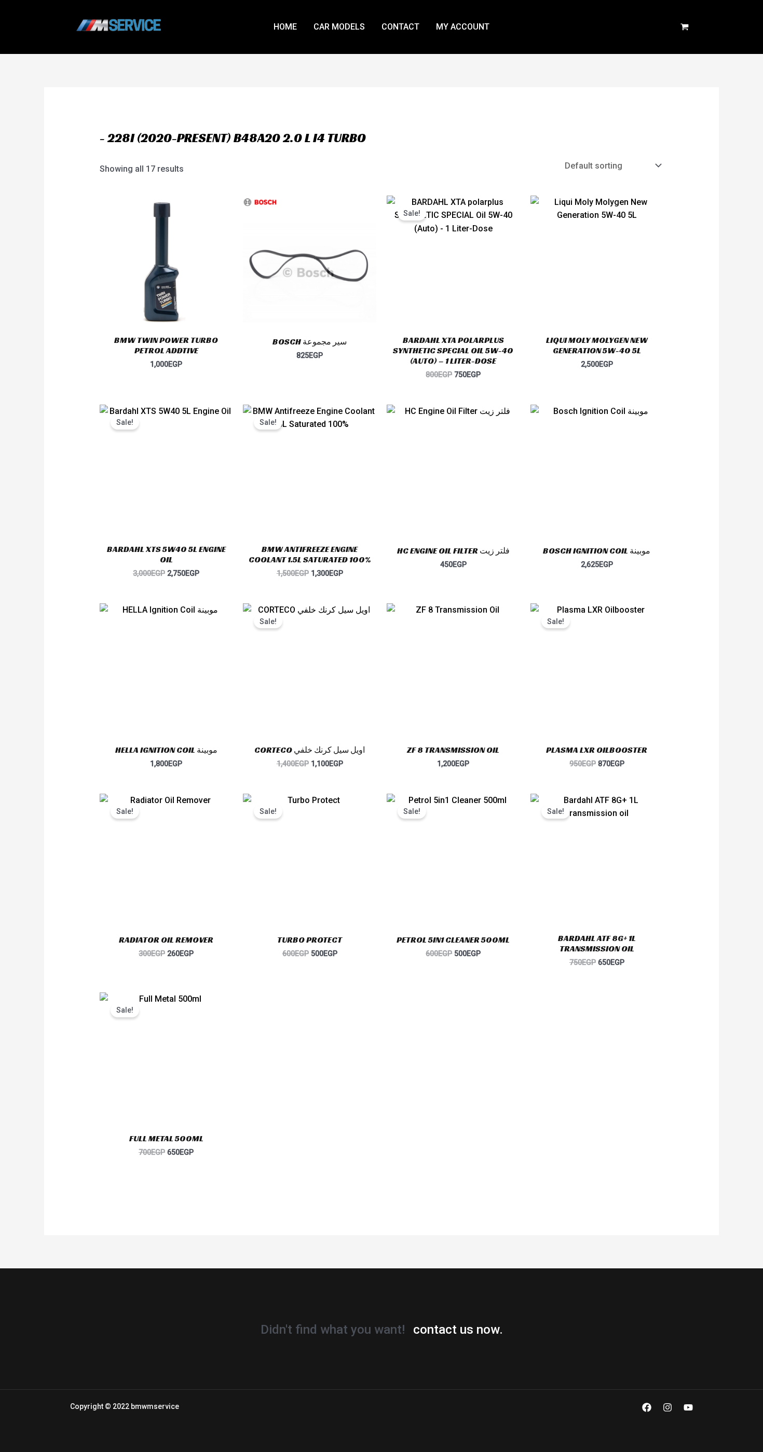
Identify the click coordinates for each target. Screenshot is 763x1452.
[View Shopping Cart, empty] (684, 27)
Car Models (339, 27)
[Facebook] (646, 1407)
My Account (462, 27)
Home (285, 27)
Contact (400, 27)
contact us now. (458, 1329)
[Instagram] (667, 1407)
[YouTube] (688, 1407)
